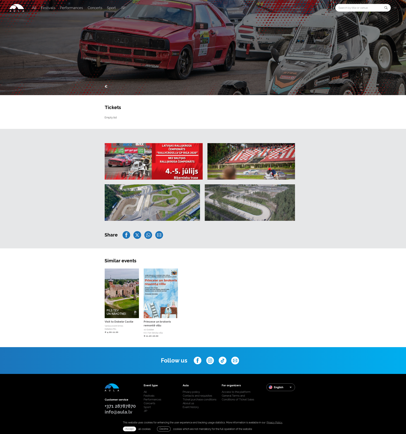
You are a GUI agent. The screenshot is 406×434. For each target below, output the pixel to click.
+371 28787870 (120, 406)
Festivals (48, 8)
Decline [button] (164, 428)
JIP (123, 8)
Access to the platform (236, 391)
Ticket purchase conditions (199, 399)
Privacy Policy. (275, 422)
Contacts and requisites (197, 395)
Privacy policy (191, 391)
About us (188, 403)
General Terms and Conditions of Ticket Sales (238, 397)
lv (395, 7)
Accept (129, 428)
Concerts (95, 8)
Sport (111, 8)
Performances (71, 8)
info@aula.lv (118, 412)
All (34, 8)
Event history (191, 407)
